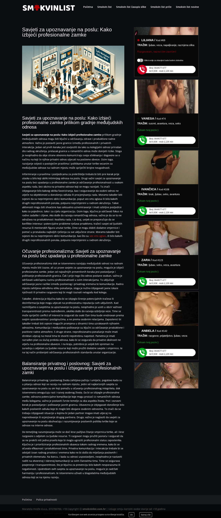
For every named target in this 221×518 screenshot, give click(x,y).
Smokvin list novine (187, 7)
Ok (131, 514)
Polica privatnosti (46, 499)
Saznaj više (146, 514)
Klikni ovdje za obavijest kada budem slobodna (163, 55)
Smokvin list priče (161, 7)
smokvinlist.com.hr (94, 509)
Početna (88, 7)
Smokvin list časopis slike (131, 7)
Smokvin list (104, 7)
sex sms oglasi (97, 236)
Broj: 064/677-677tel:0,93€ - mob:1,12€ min (161, 64)
